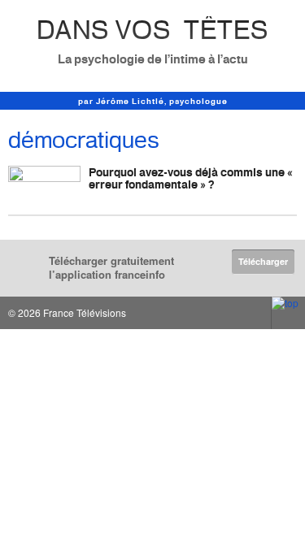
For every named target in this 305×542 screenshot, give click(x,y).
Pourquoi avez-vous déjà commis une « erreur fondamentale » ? (191, 178)
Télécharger (263, 261)
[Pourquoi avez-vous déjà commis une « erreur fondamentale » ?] (44, 186)
